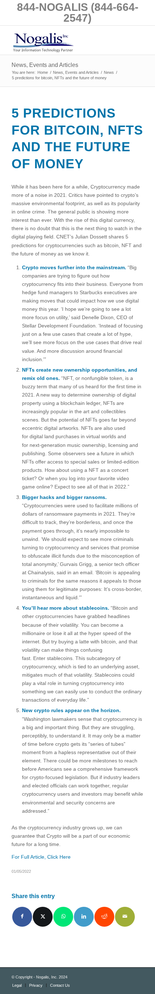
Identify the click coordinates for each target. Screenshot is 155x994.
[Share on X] (43, 917)
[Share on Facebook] (22, 917)
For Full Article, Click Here (41, 857)
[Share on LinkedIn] (84, 917)
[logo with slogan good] (64, 40)
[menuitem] (17, 985)
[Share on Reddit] (104, 917)
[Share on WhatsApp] (63, 917)
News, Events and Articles (45, 65)
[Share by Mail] (125, 917)
